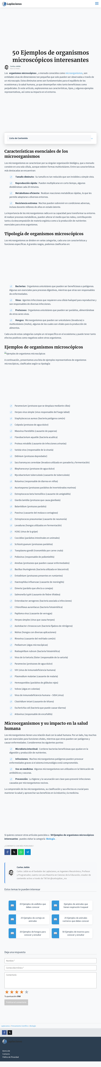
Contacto (6, 1054)
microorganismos (74, 73)
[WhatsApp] (21, 852)
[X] (14, 852)
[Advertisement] (50, 29)
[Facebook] (7, 852)
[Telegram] (28, 852)
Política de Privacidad (10, 1057)
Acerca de (6, 1051)
